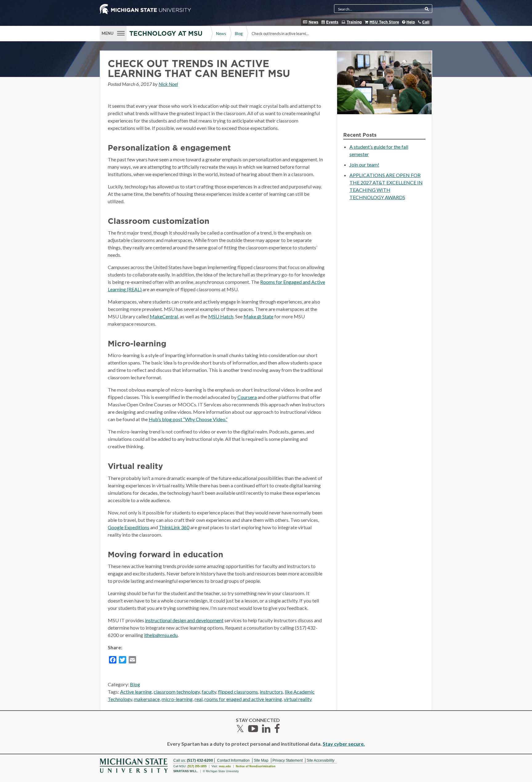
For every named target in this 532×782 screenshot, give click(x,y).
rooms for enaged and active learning (243, 699)
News (313, 22)
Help (410, 22)
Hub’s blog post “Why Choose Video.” (188, 419)
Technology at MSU (166, 33)
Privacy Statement (287, 760)
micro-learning (177, 699)
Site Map (261, 760)
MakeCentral (164, 316)
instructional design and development (184, 620)
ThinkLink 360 (174, 527)
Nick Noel (168, 84)
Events (332, 22)
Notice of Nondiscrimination (256, 766)
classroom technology (177, 692)
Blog (239, 33)
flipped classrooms (238, 692)
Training (354, 22)
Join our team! (364, 164)
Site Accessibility (320, 760)
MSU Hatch (220, 316)
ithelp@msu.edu (161, 635)
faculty (209, 692)
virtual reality (298, 699)
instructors (271, 692)
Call (425, 22)
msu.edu (225, 766)
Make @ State (258, 316)
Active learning (136, 692)
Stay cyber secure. (344, 744)
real (199, 699)
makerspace (147, 699)
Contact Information (233, 760)
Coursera (247, 397)
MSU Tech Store (384, 22)
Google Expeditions (128, 527)
